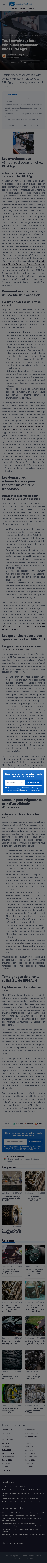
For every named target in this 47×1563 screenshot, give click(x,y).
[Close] (41, 772)
